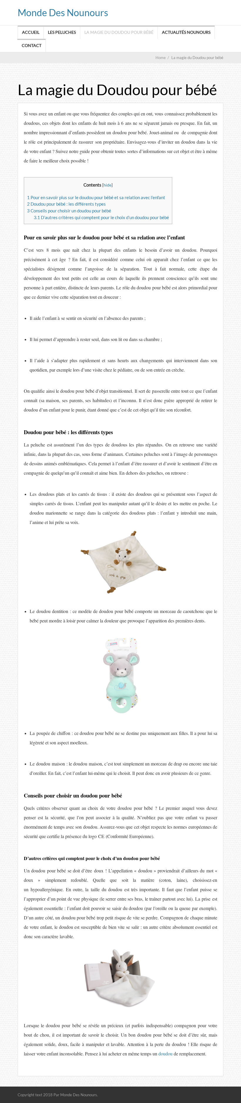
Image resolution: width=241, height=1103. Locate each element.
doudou (165, 1053)
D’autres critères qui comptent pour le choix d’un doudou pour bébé (101, 217)
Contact (31, 45)
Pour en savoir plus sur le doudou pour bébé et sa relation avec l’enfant (96, 197)
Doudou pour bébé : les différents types (66, 204)
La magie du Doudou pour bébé (118, 32)
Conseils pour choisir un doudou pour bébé (69, 210)
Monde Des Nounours (63, 12)
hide (107, 184)
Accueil (30, 32)
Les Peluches (62, 32)
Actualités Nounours (186, 32)
